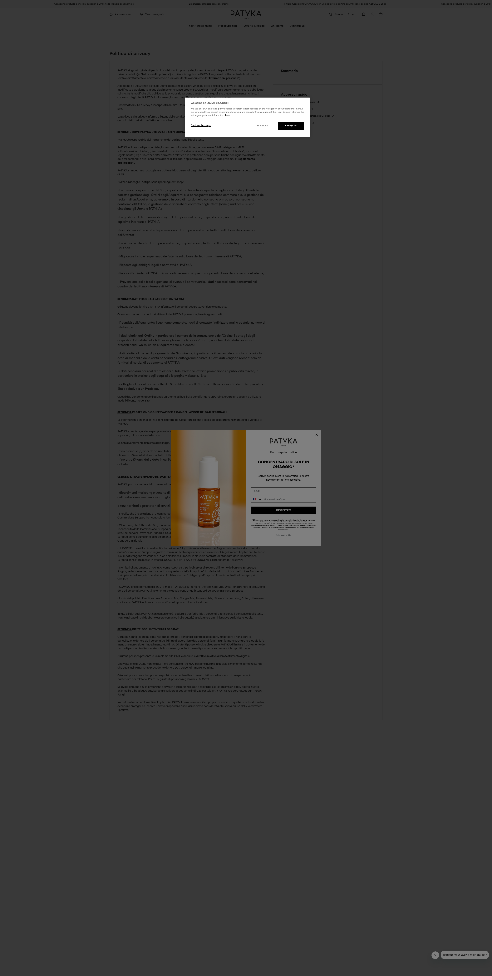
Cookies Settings (201, 125)
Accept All (291, 126)
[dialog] (247, 117)
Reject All (262, 126)
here (227, 115)
